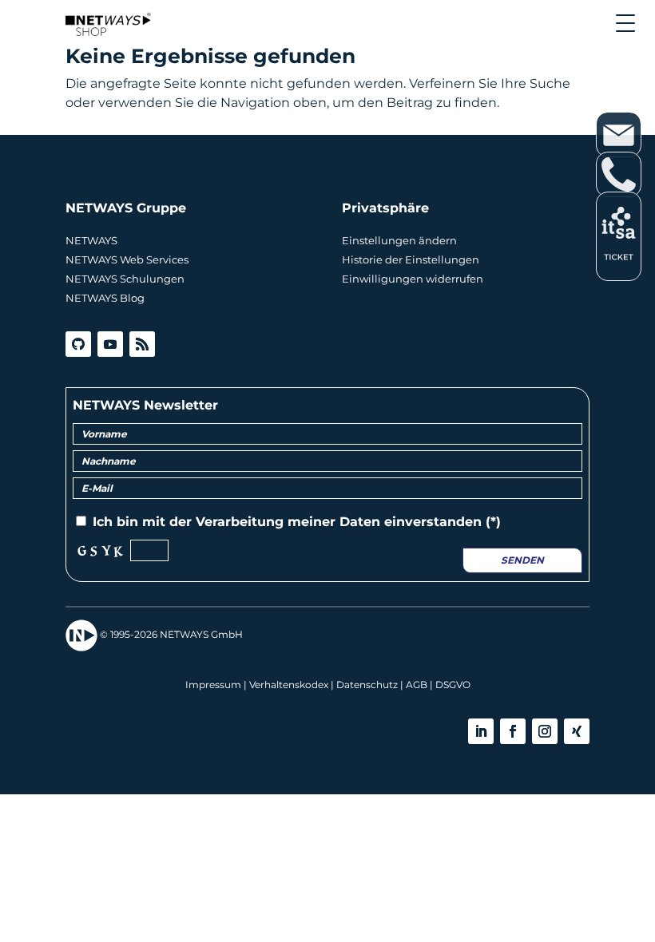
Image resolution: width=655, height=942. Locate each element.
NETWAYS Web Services (127, 259)
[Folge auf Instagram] (545, 731)
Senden (522, 560)
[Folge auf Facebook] (513, 731)
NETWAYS (91, 240)
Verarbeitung (240, 521)
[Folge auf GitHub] (78, 344)
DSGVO (452, 685)
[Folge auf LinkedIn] (481, 731)
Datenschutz (367, 685)
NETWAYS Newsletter (145, 405)
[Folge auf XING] (577, 731)
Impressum (213, 685)
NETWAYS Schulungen (125, 278)
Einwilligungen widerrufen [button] (412, 278)
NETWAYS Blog (105, 297)
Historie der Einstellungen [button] (410, 259)
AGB (416, 685)
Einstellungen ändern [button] (399, 240)
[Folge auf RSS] (142, 344)
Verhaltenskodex (288, 685)
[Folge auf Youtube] (110, 344)
